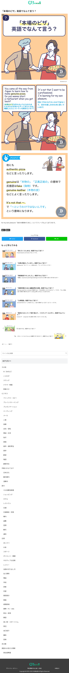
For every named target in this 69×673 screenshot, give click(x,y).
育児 (4, 626)
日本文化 (6, 472)
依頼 (4, 424)
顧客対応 (6, 464)
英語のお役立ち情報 (8, 648)
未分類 (4, 644)
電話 (4, 459)
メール (5, 415)
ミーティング (7, 411)
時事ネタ (6, 389)
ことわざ (6, 376)
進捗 (4, 450)
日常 (3, 538)
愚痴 (4, 600)
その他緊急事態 (8, 490)
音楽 (4, 639)
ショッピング (7, 494)
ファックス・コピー (10, 398)
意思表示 (6, 595)
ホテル (5, 499)
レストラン (7, 503)
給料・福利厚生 (8, 446)
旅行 (4, 230)
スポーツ (6, 551)
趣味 (4, 635)
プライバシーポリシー (12, 668)
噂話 (4, 578)
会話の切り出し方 (9, 569)
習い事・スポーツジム (11, 622)
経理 (4, 442)
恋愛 (4, 591)
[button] (66, 353)
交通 (4, 508)
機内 (4, 516)
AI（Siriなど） (8, 371)
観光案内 (6, 477)
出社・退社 (7, 429)
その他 (4, 367)
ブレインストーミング (11, 402)
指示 (4, 437)
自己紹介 (6, 630)
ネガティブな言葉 (9, 560)
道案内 (5, 481)
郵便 (4, 455)
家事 (4, 587)
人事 (4, 420)
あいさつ (6, 543)
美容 (4, 617)
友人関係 (6, 573)
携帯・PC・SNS (8, 609)
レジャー (6, 565)
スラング (6, 380)
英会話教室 (7, 652)
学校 (4, 582)
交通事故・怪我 (8, 512)
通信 (4, 534)
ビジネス (5, 393)
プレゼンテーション (10, 407)
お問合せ (57, 668)
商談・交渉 (7, 433)
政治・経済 (7, 613)
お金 (4, 547)
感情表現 (6, 604)
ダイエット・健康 (9, 556)
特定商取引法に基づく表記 (34, 668)
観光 (8, 230)
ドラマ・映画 (7, 385)
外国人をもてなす (8, 468)
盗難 (4, 521)
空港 (4, 525)
